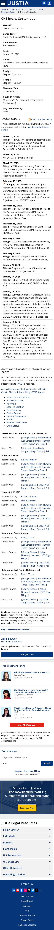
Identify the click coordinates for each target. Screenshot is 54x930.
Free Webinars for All (13, 665)
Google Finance (29, 474)
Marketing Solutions (14, 874)
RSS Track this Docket (42, 119)
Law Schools (10, 848)
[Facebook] (21, 890)
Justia (30, 884)
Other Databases (12, 868)
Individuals (9, 836)
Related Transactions (17, 422)
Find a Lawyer (9, 751)
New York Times (37, 443)
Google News (29, 437)
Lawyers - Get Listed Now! (27, 771)
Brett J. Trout (27, 537)
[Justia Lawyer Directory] (40, 890)
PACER (20, 383)
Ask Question (27, 654)
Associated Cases (15, 400)
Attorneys (11, 403)
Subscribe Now (27, 808)
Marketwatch (44, 437)
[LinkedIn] (13, 890)
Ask (47, 451)
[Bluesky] (32, 890)
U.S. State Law (11, 861)
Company (27, 906)
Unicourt (26, 448)
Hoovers (35, 477)
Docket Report (14, 413)
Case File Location (15, 406)
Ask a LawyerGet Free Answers (11, 640)
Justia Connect (27, 896)
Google (24, 451)
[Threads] (29, 890)
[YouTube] (17, 890)
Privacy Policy (27, 920)
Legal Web (38, 448)
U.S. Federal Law (12, 855)
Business (8, 842)
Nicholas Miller (28, 500)
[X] (36, 890)
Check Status (13, 425)
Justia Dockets (29, 484)
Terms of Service (27, 915)
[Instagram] (25, 890)
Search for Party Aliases (18, 397)
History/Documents (16, 416)
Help (27, 911)
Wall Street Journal (30, 440)
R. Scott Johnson (29, 459)
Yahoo (40, 451)
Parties (10, 419)
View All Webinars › (27, 725)
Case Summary (14, 410)
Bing (32, 451)
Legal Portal (27, 901)
